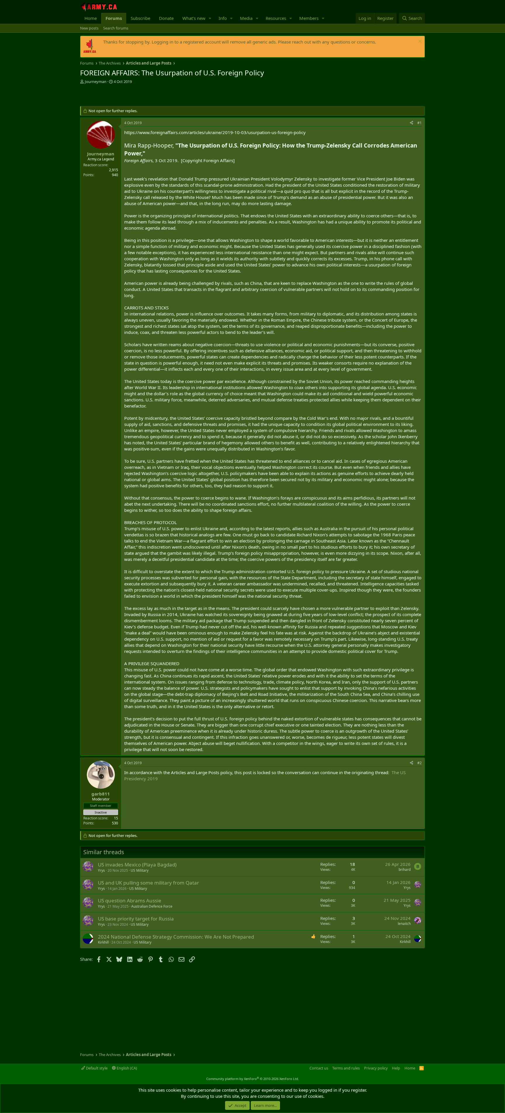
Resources (276, 18)
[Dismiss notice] (419, 42)
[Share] (411, 123)
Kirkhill (103, 942)
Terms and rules (346, 1068)
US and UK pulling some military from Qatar (148, 882)
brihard (405, 869)
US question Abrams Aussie (129, 900)
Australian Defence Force (151, 906)
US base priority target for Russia (136, 918)
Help (396, 1068)
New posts (89, 28)
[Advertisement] (148, 96)
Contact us (318, 1068)
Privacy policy (376, 1068)
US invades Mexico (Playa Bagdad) (137, 864)
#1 (419, 122)
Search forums (115, 28)
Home (90, 18)
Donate (166, 18)
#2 (419, 762)
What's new (193, 18)
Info (223, 18)
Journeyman (95, 81)
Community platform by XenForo (252, 1078)
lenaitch (404, 923)
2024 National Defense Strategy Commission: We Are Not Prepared (176, 936)
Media (246, 18)
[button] (210, 18)
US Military (139, 870)
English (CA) (126, 1068)
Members (309, 18)
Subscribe (140, 18)
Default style (96, 1068)
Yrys (101, 870)
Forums (114, 18)
